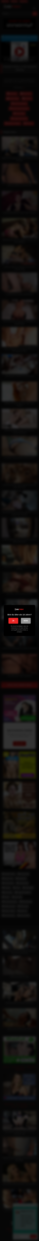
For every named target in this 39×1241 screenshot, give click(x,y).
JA (13, 621)
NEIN (26, 621)
